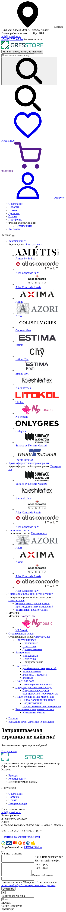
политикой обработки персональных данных (28, 885)
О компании (15, 793)
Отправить (8, 888)
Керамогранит (17, 778)
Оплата (12, 800)
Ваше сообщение (42, 875)
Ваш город (41, 864)
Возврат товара (17, 803)
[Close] (13, 235)
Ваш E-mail (41, 867)
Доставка (14, 796)
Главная (13, 718)
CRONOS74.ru (33, 847)
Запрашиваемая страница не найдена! (31, 721)
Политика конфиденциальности (20, 836)
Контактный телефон (47, 860)
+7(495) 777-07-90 (12, 39)
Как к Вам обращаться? (49, 856)
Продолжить (9, 751)
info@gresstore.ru (11, 36)
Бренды (13, 775)
